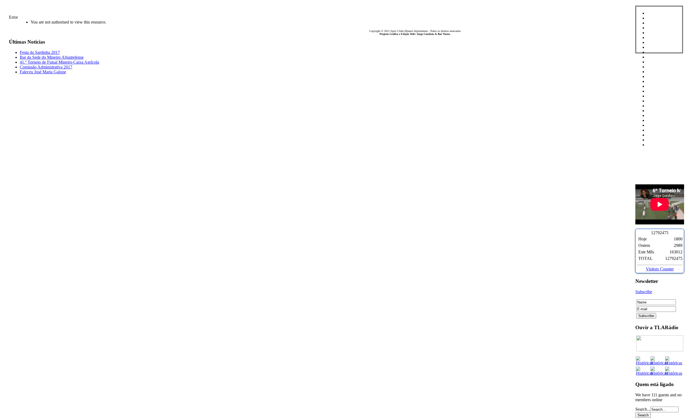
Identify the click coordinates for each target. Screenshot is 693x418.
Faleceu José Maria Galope (43, 72)
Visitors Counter (660, 269)
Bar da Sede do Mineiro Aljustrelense (52, 57)
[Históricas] (644, 363)
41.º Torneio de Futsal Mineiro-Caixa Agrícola (59, 62)
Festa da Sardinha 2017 (40, 52)
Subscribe (643, 291)
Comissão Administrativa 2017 (46, 67)
